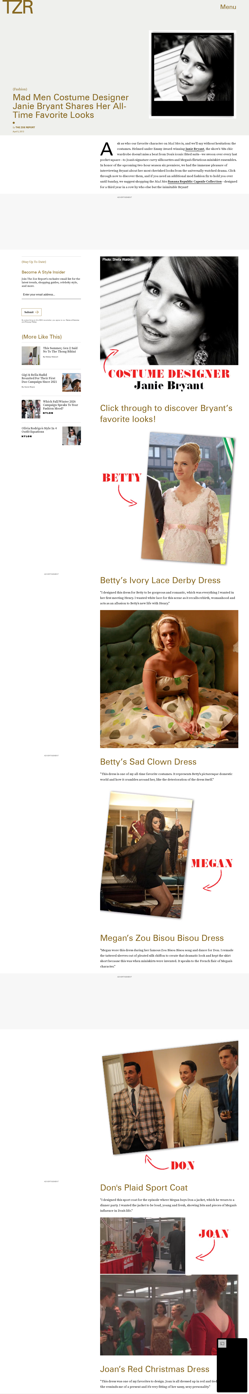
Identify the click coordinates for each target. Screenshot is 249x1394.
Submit (29, 312)
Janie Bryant (194, 149)
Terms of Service (72, 320)
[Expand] (220, 1341)
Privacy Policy (31, 322)
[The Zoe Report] (18, 7)
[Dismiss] (243, 1341)
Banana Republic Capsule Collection (195, 181)
